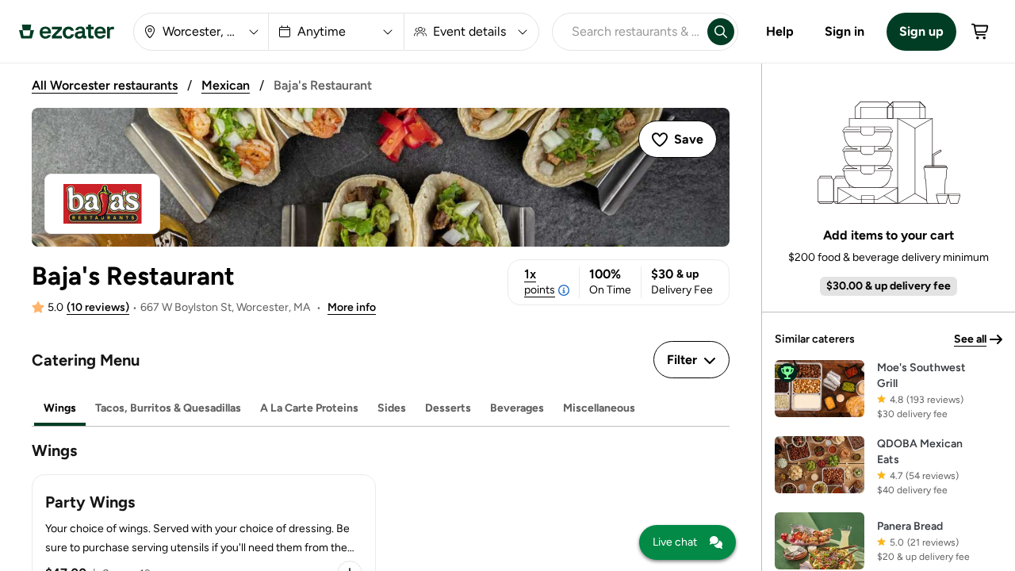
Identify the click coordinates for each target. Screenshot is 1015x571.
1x (539, 281)
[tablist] (381, 409)
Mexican (225, 85)
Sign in (844, 31)
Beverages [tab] (517, 408)
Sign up (921, 31)
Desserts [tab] (448, 408)
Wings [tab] (60, 408)
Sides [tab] (391, 408)
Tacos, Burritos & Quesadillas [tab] (168, 408)
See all (970, 339)
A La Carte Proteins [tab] (309, 408)
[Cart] (981, 32)
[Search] (720, 31)
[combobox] (627, 32)
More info (351, 307)
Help (780, 31)
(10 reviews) (98, 307)
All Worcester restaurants (105, 85)
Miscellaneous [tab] (599, 408)
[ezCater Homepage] (66, 32)
